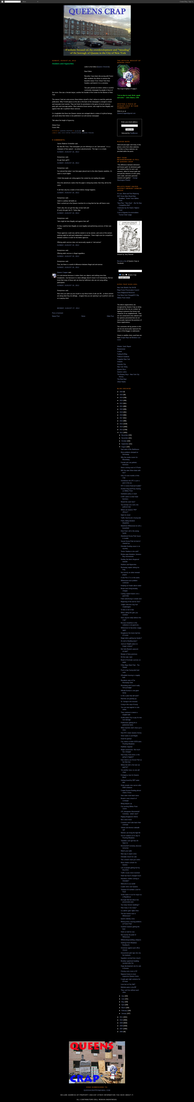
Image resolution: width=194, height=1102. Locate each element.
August (123, 447)
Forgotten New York (123, 359)
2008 (121, 1026)
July (123, 996)
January (124, 1013)
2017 (121, 418)
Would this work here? (128, 502)
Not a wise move (126, 819)
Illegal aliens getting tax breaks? (131, 638)
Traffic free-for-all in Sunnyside (131, 518)
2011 (121, 1017)
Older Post (110, 316)
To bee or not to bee (127, 610)
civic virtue (66, 132)
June (123, 999)
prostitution (76, 132)
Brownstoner (121, 349)
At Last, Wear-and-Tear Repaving (128, 193)
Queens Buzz (121, 369)
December (124, 435)
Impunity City (121, 364)
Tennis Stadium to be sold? (130, 551)
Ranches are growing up (128, 698)
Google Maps (125, 337)
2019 (121, 412)
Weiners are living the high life (130, 833)
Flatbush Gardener (123, 356)
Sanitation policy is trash (129, 494)
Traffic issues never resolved (130, 873)
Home (83, 316)
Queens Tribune (88, 132)
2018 (121, 415)
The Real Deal (121, 379)
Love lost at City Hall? (128, 984)
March (123, 1007)
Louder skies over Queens (129, 886)
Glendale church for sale (129, 857)
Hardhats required (126, 747)
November (124, 438)
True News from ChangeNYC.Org (128, 295)
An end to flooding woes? (129, 641)
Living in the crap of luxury (129, 704)
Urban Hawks (121, 382)
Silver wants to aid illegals (129, 736)
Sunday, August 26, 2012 (68, 152)
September (125, 444)
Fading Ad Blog (122, 354)
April (123, 1005)
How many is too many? (129, 908)
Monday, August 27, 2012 (68, 308)
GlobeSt (119, 362)
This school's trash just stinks (130, 859)
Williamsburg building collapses (131, 940)
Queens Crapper (66, 130)
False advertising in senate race (131, 599)
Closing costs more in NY (129, 971)
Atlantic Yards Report (124, 346)
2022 (121, 403)
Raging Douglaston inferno (129, 817)
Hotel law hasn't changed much (131, 876)
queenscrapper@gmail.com (97, 1090)
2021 (121, 406)
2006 (121, 1031)
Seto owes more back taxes (130, 795)
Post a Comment (57, 313)
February (124, 1010)
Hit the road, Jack (126, 657)
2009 (121, 1023)
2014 (121, 427)
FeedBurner (134, 133)
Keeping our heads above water (131, 585)
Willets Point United (123, 298)
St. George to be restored (129, 701)
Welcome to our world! (128, 884)
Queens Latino (122, 372)
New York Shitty (122, 367)
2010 (121, 1020)
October (124, 441)
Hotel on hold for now (127, 932)
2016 (121, 421)
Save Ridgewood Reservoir (126, 292)
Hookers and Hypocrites (128, 564)
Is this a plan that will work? (130, 696)
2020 (121, 409)
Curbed (119, 351)
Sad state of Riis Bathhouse (130, 449)
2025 (121, 394)
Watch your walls (126, 851)
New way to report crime (129, 854)
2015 (121, 424)
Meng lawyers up (126, 803)
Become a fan (121, 261)
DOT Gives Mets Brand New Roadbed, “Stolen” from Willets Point (128, 198)
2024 (121, 397)
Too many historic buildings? (130, 905)
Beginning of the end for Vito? (130, 601)
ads (59, 132)
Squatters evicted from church (130, 958)
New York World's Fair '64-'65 (126, 287)
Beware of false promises (129, 654)
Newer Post (56, 316)
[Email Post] (83, 130)
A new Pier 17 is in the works (130, 577)
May (123, 1002)
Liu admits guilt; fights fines (130, 910)
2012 (121, 432)
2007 (121, 1029)
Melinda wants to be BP (128, 987)
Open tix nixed (125, 515)
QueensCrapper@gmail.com (126, 113)
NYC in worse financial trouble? (131, 486)
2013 (121, 429)
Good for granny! (126, 738)
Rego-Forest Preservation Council (128, 290)
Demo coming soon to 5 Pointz (131, 467)
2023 (121, 400)
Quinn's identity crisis (128, 919)
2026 (121, 392)
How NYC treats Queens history (131, 733)
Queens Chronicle (103, 67)
